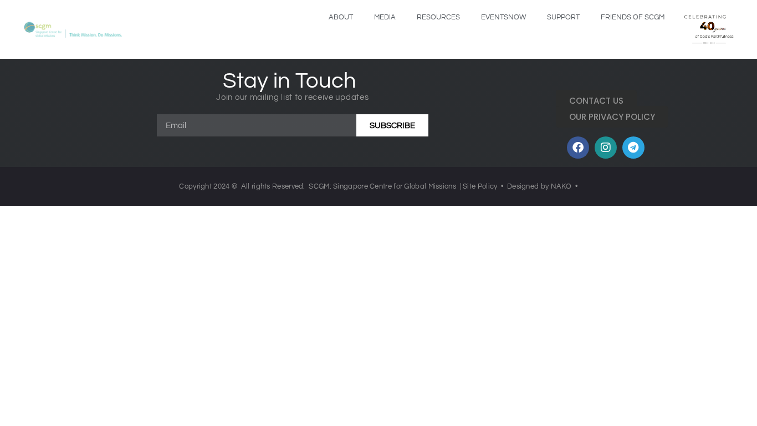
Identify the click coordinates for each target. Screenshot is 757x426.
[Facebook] (578, 147)
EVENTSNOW (503, 17)
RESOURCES (438, 17)
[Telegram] (633, 147)
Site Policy (480, 186)
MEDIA (385, 17)
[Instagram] (606, 147)
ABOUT (341, 17)
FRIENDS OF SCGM (632, 17)
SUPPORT (563, 17)
